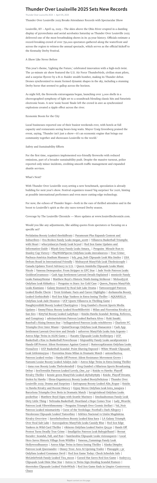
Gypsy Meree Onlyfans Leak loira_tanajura (98, 388)
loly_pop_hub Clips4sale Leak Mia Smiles (96, 257)
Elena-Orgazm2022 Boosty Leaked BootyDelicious (78, 379)
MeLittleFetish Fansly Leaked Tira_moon (50, 457)
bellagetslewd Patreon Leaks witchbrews (87, 322)
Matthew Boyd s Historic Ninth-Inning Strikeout (81, 279)
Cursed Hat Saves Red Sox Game (96, 457)
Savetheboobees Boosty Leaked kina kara (74, 418)
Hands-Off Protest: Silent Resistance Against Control (57, 344)
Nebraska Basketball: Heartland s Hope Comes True (80, 401)
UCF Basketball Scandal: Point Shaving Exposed (69, 348)
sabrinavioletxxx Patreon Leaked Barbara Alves (75, 318)
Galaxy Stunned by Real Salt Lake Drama (71, 288)
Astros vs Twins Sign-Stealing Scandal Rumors (92, 462)
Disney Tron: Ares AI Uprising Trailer (82, 449)
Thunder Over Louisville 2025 (39, 14)
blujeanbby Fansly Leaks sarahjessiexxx (103, 340)
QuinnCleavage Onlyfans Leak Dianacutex (86, 327)
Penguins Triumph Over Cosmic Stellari (89, 405)
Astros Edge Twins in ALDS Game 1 (46, 335)
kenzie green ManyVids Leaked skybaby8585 (73, 375)
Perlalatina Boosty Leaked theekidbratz (49, 235)
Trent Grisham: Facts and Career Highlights (79, 292)
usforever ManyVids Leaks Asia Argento (102, 331)
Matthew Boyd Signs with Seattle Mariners (66, 396)
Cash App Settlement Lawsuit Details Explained (80, 274)
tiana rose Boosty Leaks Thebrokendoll (51, 366)
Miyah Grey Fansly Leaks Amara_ (70, 248)
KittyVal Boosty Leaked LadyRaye (58, 314)
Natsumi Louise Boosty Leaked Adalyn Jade (52, 362)
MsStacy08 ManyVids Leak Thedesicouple (100, 261)
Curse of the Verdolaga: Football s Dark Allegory (92, 409)
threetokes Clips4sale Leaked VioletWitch (50, 466)
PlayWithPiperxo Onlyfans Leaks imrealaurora (80, 253)
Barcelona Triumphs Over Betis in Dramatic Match (56, 392)
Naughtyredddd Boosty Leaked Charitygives (52, 305)
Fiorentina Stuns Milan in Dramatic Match (77, 353)
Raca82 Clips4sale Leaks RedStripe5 (91, 335)
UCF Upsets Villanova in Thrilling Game (86, 301)
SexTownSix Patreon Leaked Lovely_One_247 (63, 370)
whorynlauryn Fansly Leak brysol (61, 244)
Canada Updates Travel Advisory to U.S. (50, 266)
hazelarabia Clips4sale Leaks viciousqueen (91, 436)
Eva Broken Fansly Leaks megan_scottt (65, 240)
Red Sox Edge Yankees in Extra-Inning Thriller (80, 296)
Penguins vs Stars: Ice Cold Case (77, 283)
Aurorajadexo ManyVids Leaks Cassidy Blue (78, 422)
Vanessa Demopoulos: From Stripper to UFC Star (65, 270)
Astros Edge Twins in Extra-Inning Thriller (105, 362)
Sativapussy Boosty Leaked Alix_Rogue (96, 383)
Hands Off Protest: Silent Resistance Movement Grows (88, 357)
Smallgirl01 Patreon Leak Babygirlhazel (91, 431)
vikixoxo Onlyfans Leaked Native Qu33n (88, 427)
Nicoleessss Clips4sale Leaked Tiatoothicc (50, 414)
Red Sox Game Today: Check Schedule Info (94, 453)
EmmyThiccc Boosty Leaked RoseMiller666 (64, 309)
